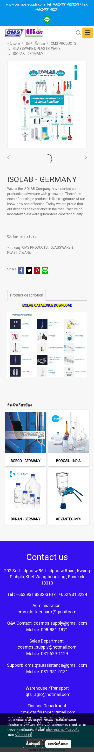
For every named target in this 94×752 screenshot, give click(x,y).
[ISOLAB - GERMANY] (47, 104)
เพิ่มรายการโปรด (24, 237)
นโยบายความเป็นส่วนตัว (62, 729)
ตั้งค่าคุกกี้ (33, 744)
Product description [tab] (26, 295)
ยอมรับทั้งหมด (58, 744)
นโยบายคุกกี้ (23, 734)
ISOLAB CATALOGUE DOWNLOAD (47, 305)
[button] (77, 33)
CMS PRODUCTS (35, 247)
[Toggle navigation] (87, 33)
